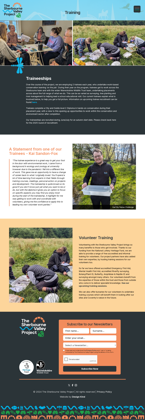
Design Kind (78, 396)
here (34, 102)
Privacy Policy (91, 350)
